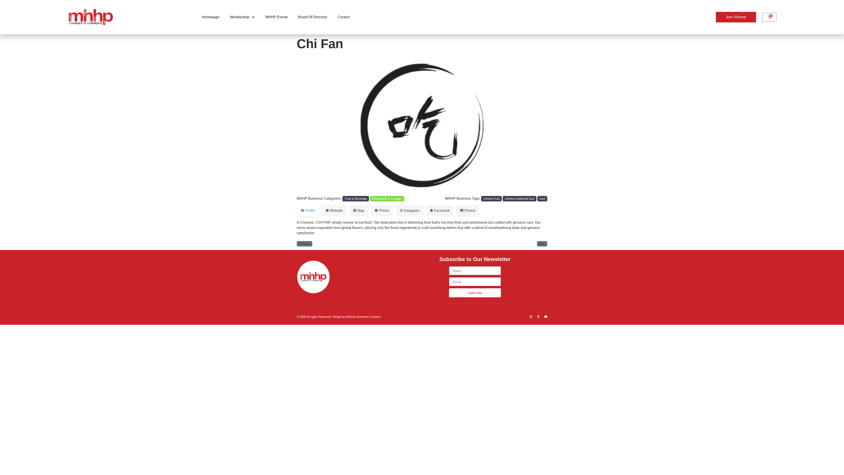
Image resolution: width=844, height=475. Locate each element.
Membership (239, 17)
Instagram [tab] (411, 210)
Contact (344, 17)
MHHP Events (277, 17)
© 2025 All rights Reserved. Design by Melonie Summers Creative (339, 316)
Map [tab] (360, 210)
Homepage (210, 17)
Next (542, 243)
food (542, 198)
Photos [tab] (469, 210)
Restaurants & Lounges (387, 198)
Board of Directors (312, 17)
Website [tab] (336, 210)
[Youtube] (545, 316)
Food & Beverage (356, 198)
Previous (304, 243)
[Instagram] (530, 316)
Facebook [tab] (442, 210)
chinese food (491, 198)
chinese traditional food (519, 198)
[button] (315, 125)
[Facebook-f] (538, 316)
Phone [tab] (384, 210)
